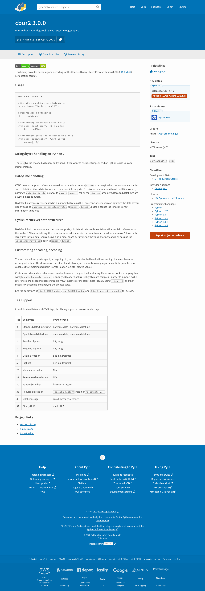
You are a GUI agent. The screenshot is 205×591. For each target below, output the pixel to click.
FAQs (42, 491)
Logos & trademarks (82, 487)
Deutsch (112, 559)
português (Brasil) (75, 559)
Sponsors (156, 7)
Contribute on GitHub (121, 479)
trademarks (132, 526)
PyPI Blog (81, 475)
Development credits (121, 491)
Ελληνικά (102, 559)
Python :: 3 (160, 214)
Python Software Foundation (101, 529)
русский (148, 559)
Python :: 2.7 (161, 211)
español (43, 559)
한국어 (177, 559)
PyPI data (156, 85)
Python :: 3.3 (161, 218)
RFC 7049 (126, 72)
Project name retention (41, 487)
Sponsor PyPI (122, 487)
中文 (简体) (123, 559)
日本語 (62, 559)
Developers (161, 188)
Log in (170, 7)
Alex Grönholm (167, 133)
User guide (41, 483)
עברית (157, 559)
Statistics (82, 483)
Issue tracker (27, 433)
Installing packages (41, 475)
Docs (143, 7)
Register (183, 7)
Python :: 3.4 (161, 222)
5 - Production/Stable (166, 179)
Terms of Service (161, 475)
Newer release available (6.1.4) (169, 95)
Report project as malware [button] (170, 235)
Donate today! (102, 520)
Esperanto (167, 559)
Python (158, 207)
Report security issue (162, 479)
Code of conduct (161, 483)
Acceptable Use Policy (161, 491)
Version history (28, 424)
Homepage (159, 71)
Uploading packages (41, 479)
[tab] (26, 54)
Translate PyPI (121, 483)
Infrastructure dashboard (81, 479)
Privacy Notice (161, 487)
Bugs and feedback (122, 475)
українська (90, 559)
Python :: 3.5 (161, 225)
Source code (26, 429)
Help (132, 7)
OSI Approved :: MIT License (169, 198)
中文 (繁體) (136, 559)
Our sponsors (82, 491)
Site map (102, 538)
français (52, 559)
